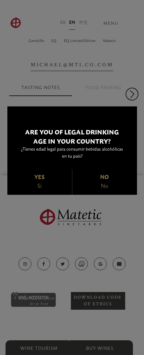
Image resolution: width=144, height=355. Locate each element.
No (104, 185)
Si (39, 185)
